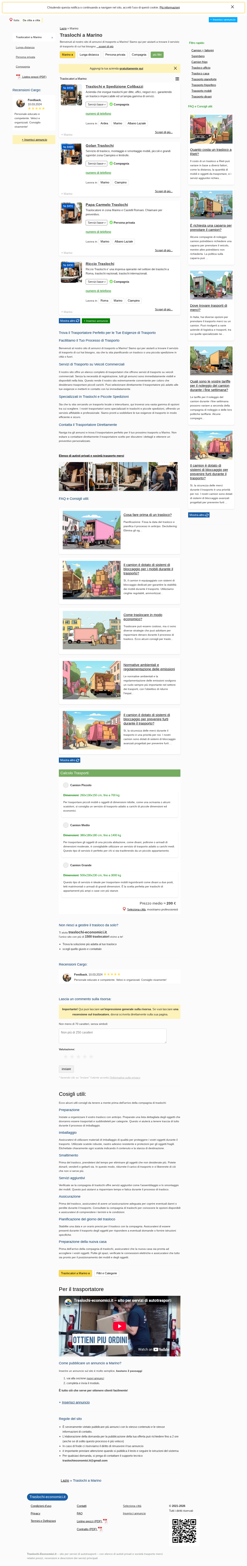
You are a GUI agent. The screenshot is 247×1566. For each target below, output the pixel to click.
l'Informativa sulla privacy (125, 1077)
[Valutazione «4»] (85, 1056)
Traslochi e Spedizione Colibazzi (114, 86)
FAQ (80, 1513)
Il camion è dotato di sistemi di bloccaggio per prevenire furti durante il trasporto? (147, 719)
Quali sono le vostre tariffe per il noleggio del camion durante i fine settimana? (210, 386)
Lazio (63, 28)
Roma (104, 300)
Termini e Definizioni (43, 1521)
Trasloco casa (200, 73)
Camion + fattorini (202, 50)
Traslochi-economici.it (47, 1497)
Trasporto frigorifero (203, 85)
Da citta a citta (31, 20)
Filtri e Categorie (106, 1273)
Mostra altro (197, 515)
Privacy (35, 1513)
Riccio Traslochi (100, 264)
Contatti (81, 1505)
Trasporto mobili (201, 90)
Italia (16, 20)
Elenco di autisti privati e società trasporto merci (91, 455)
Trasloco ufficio (200, 67)
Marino (68, 134)
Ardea (104, 123)
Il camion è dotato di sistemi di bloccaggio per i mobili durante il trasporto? (148, 569)
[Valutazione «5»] (91, 1056)
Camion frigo (199, 62)
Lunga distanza (25, 47)
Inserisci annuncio (76, 1402)
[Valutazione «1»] (66, 1056)
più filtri (157, 54)
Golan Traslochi (100, 146)
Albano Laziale (137, 123)
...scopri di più (104, 46)
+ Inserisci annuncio (222, 19)
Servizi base (95, 104)
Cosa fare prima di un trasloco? (148, 515)
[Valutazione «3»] (78, 1056)
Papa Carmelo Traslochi (107, 205)
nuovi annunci (95, 1378)
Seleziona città (136, 909)
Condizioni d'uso (41, 1505)
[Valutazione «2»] (72, 1056)
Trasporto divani (201, 96)
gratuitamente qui (131, 68)
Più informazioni (170, 7)
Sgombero (198, 56)
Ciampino (121, 182)
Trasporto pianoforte (204, 79)
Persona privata (25, 57)
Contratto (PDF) (87, 1529)
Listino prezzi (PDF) (34, 76)
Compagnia (23, 66)
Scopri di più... (164, 132)
